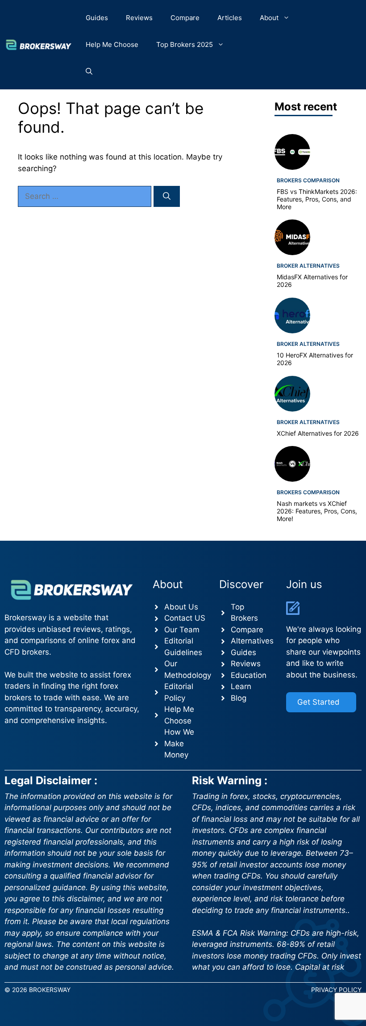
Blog (238, 698)
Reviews (139, 17)
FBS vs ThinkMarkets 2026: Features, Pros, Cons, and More (317, 199)
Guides (97, 17)
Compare (185, 17)
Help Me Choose (112, 44)
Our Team (182, 629)
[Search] (167, 196)
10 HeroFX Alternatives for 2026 (315, 358)
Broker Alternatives (308, 265)
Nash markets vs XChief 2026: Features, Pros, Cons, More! (317, 511)
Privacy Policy (336, 989)
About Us (181, 606)
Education (248, 675)
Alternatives (252, 640)
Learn (241, 686)
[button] (89, 71)
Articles (229, 17)
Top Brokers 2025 (184, 44)
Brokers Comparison (308, 180)
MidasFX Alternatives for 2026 (312, 280)
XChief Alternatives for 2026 (318, 433)
